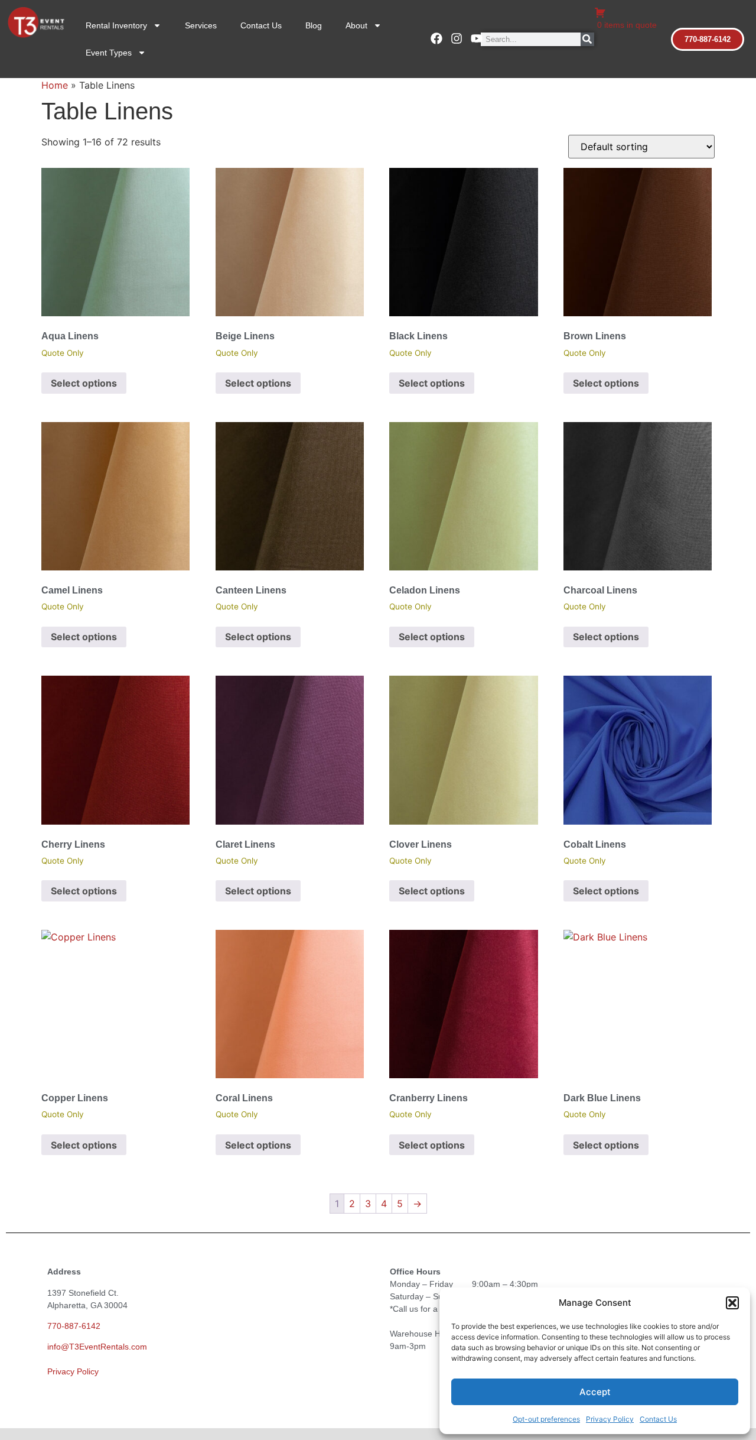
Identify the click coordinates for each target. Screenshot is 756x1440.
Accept (595, 1391)
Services (201, 25)
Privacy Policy (610, 1419)
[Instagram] (456, 38)
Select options (84, 383)
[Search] (587, 39)
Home (54, 85)
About (356, 25)
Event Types (109, 52)
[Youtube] (476, 38)
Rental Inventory (116, 25)
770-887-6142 (73, 1326)
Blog (313, 25)
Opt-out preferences (546, 1419)
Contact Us (658, 1419)
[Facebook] (436, 38)
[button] (732, 1303)
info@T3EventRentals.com (97, 1346)
